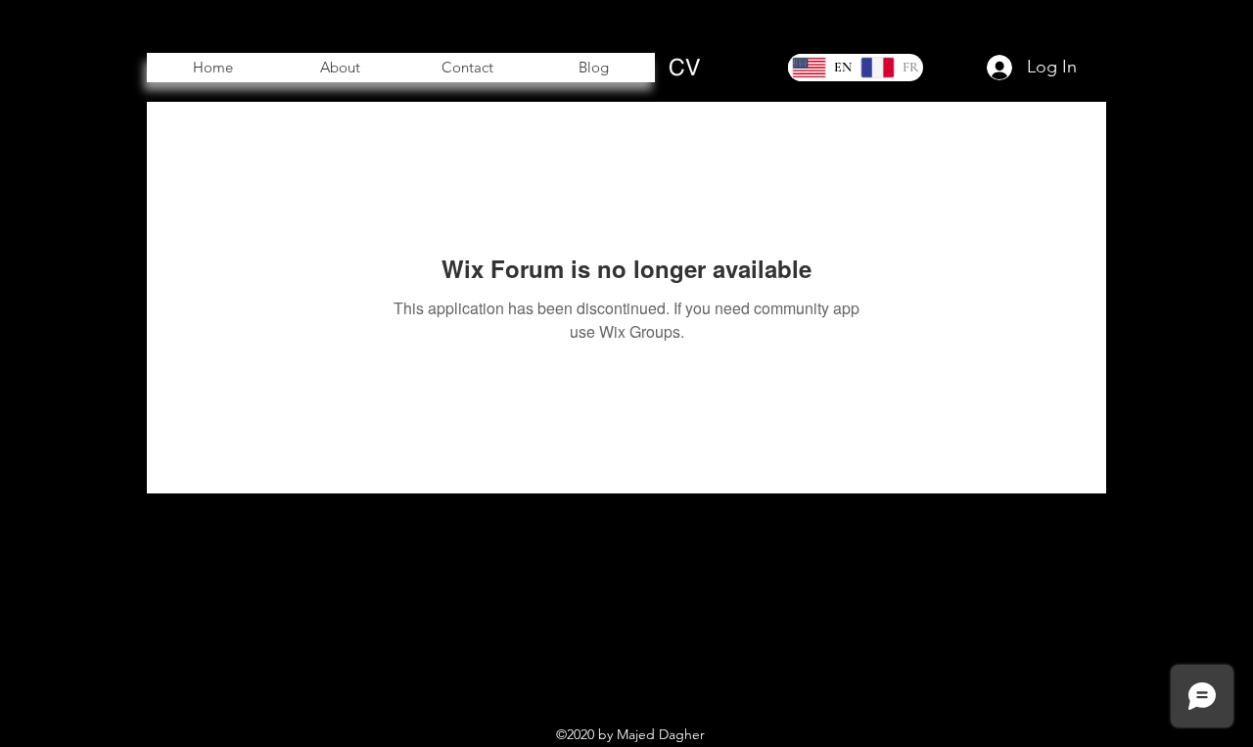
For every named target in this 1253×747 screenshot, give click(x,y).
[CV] (685, 67)
